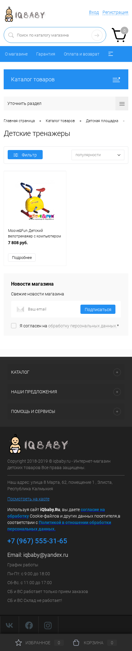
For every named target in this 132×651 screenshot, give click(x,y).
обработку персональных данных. (82, 325)
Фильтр (29, 154)
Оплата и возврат (81, 54)
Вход (94, 12)
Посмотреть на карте (28, 498)
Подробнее (22, 257)
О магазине (16, 54)
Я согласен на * (69, 325)
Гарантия (45, 54)
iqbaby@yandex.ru (45, 555)
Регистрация (115, 12)
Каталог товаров (33, 79)
